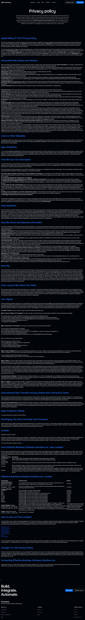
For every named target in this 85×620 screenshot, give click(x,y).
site (22, 443)
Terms (75, 609)
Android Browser (5, 534)
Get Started (80, 2)
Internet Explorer (5, 528)
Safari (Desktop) (5, 531)
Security (76, 614)
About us (40, 609)
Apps (2, 617)
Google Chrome (5, 527)
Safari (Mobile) (5, 532)
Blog (39, 614)
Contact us (40, 612)
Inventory (7, 2)
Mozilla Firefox (5, 529)
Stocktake (3, 612)
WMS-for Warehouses (6, 614)
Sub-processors (77, 617)
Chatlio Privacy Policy (10, 511)
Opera (2, 535)
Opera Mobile (4, 536)
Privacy (75, 612)
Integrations (3, 609)
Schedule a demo (70, 2)
